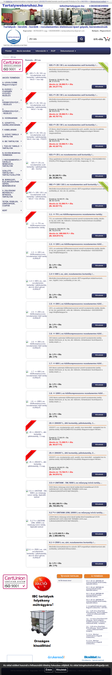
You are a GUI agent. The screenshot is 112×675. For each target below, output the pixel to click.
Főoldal (8, 51)
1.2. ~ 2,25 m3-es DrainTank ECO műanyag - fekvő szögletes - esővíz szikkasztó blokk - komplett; (96, 629)
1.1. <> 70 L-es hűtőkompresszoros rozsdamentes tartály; (76, 214)
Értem (49, 670)
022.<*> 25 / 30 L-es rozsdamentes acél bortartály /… (73, 125)
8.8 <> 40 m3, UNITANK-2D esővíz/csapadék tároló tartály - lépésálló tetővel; (96, 601)
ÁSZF (53, 51)
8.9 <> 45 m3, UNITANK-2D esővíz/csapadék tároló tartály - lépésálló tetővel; (96, 582)
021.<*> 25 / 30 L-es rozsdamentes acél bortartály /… (73, 95)
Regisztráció (105, 31)
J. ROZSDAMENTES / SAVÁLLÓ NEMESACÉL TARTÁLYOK (12, 163)
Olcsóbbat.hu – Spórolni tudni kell (93, 660)
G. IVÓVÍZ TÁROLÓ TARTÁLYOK (12, 136)
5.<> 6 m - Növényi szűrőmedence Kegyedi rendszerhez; (94, 636)
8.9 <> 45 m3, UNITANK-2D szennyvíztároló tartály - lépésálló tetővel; (95, 588)
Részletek (61, 670)
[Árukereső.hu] (56, 658)
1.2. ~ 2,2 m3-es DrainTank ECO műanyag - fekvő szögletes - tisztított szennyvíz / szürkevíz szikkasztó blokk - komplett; (96, 621)
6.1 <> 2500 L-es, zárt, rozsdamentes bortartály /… (72, 542)
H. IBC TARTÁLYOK (12, 141)
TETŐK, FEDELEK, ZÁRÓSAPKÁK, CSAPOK (12, 204)
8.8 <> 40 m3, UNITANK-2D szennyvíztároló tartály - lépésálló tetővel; (95, 595)
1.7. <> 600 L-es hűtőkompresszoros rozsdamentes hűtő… (76, 363)
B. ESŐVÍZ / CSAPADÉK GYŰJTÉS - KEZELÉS (12, 92)
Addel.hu (9, 1)
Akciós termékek (24, 51)
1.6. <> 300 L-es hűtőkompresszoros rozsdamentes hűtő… (76, 334)
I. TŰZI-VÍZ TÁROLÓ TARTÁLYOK (12, 147)
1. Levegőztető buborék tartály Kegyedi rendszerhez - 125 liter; (96, 606)
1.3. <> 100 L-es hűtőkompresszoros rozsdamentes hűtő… (76, 244)
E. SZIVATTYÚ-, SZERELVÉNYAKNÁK (12, 124)
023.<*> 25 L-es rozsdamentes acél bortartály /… (71, 155)
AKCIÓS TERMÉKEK (11, 78)
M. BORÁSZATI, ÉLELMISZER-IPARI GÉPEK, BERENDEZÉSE (12, 183)
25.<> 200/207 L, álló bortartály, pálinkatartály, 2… (72, 453)
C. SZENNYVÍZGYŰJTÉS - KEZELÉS (12, 102)
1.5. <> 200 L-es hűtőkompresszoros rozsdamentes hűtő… (76, 304)
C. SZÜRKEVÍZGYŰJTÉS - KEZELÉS (12, 111)
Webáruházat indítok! (98, 1)
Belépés (95, 31)
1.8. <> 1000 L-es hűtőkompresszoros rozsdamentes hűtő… (76, 393)
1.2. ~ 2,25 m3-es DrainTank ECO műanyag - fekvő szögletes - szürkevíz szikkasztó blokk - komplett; (96, 613)
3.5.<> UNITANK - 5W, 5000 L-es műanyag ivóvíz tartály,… (75, 483)
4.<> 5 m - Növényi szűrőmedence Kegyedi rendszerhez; (94, 642)
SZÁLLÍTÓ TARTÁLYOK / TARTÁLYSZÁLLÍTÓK (12, 173)
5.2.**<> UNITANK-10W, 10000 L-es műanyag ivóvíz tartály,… (77, 512)
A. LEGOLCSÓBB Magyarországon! (9, 84)
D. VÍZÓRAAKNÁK (12, 118)
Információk (42, 51)
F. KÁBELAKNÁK (9, 130)
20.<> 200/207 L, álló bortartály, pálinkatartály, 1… (72, 423)
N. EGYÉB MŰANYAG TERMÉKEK (11, 154)
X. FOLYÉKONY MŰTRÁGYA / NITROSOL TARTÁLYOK (9, 194)
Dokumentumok (68, 51)
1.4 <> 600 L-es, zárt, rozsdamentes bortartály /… (71, 274)
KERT (12, 210)
